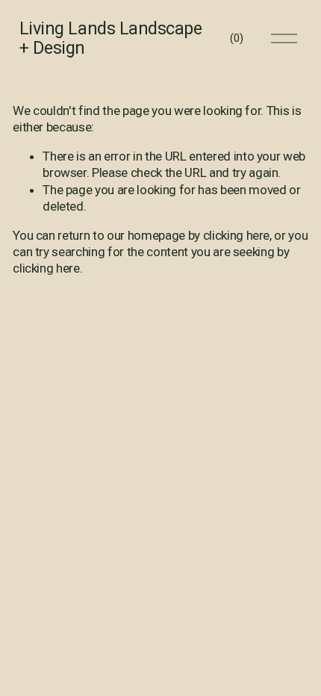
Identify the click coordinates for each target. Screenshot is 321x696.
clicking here (236, 235)
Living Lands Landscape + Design (110, 38)
